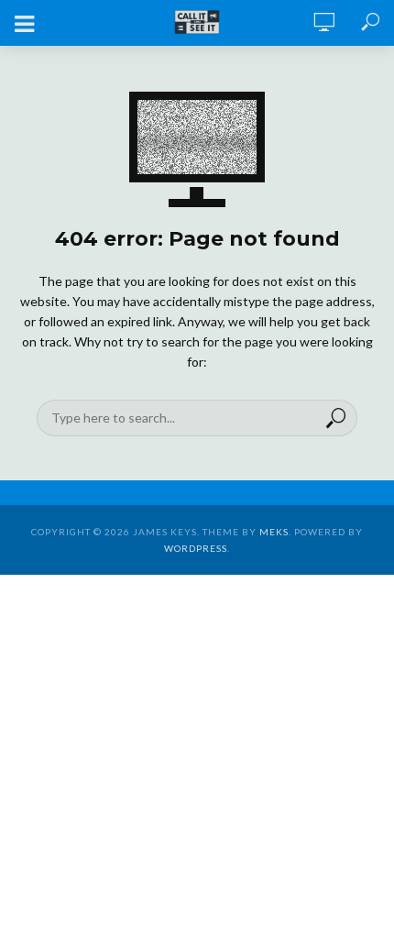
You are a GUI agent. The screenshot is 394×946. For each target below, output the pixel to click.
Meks (274, 531)
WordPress (195, 548)
